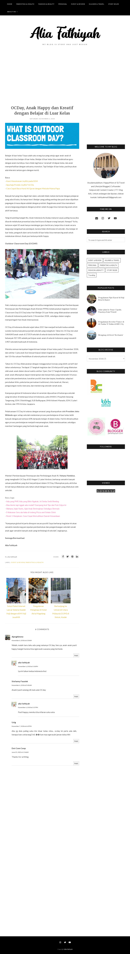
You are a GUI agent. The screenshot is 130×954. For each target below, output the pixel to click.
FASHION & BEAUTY (95, 270)
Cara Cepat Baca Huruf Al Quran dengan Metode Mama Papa (33, 188)
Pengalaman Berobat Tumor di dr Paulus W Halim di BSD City (111, 323)
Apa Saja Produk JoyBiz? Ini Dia (20, 185)
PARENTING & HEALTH (35, 562)
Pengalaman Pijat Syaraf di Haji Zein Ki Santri (111, 298)
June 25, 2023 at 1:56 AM (20, 752)
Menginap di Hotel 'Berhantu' (110, 335)
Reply (76, 655)
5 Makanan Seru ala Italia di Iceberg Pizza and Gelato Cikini (31, 512)
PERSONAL (92, 265)
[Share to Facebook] (63, 557)
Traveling (91, 275)
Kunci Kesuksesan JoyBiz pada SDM (22, 181)
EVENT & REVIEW (18, 562)
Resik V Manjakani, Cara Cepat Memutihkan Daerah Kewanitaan (33, 516)
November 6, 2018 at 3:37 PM (28, 707)
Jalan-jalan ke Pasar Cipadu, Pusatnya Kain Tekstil (109, 311)
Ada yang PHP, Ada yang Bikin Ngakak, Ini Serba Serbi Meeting (32, 501)
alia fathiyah (24, 662)
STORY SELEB (112, 270)
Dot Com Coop (19, 748)
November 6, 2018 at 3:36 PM (28, 666)
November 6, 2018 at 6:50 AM (22, 640)
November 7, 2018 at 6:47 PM (22, 726)
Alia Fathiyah (68, 949)
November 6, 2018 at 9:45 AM (22, 685)
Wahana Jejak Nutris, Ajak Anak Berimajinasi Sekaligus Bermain (32, 509)
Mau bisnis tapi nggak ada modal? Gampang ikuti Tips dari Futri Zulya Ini (36, 505)
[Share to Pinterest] (72, 557)
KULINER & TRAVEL (112, 260)
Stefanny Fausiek (20, 681)
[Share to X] (68, 557)
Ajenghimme (17, 636)
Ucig (14, 722)
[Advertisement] (42, 80)
